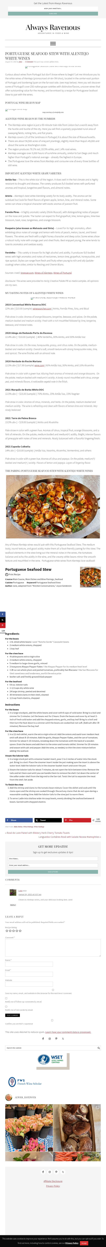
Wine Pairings (28, 827)
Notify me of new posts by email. (19, 1010)
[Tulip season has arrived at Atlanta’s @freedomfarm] (29, 1128)
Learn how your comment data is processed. (68, 1032)
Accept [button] (84, 1243)
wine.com (39, 365)
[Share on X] (3, 620)
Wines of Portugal (62, 272)
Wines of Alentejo (43, 272)
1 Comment (29, 62)
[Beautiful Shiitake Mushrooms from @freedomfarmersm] (77, 1128)
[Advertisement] (53, 608)
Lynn (20, 890)
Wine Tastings (39, 827)
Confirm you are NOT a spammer (19, 1023)
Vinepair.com (27, 272)
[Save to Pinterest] (3, 625)
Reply (13, 905)
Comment (10, 937)
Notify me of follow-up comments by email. (23, 1001)
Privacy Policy (53, 1186)
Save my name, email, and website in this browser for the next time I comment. (38, 993)
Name (8, 960)
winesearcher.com (42, 308)
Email (8, 970)
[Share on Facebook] (3, 614)
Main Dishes (18, 827)
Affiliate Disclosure (53, 1181)
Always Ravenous (53, 29)
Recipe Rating (11, 927)
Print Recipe (14, 574)
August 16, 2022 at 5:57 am (29, 894)
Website (8, 980)
